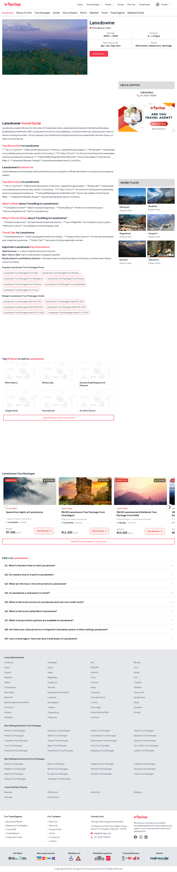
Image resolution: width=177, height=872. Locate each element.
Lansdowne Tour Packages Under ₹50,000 (66, 307)
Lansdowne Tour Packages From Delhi (21, 273)
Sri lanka (94, 682)
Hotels (56, 12)
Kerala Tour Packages (100, 730)
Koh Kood (9, 707)
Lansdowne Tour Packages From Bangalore (23, 278)
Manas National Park (100, 712)
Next (169, 507)
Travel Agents (117, 12)
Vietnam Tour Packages (101, 769)
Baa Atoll (8, 697)
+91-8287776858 (102, 837)
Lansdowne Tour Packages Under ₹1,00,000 (24, 312)
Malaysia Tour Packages (15, 778)
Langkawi (52, 697)
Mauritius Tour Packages (145, 769)
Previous (7, 507)
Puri (135, 677)
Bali (92, 662)
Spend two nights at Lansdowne (24, 512)
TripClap (122, 523)
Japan (50, 672)
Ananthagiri (96, 707)
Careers (52, 841)
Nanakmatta (139, 697)
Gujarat (7, 672)
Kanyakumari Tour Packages (60, 750)
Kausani (7, 712)
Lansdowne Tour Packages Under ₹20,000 (23, 307)
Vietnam (51, 687)
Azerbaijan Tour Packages (59, 778)
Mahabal (137, 687)
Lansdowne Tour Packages (18, 473)
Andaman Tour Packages (59, 730)
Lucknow (95, 717)
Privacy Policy (55, 829)
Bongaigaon (53, 702)
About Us (53, 825)
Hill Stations (53, 792)
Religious (138, 792)
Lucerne (94, 702)
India (108, 28)
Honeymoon (53, 797)
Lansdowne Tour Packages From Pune (21, 290)
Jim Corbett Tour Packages (146, 745)
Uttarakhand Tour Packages (103, 735)
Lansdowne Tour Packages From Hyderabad (65, 284)
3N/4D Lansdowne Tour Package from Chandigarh (83, 514)
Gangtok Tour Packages (145, 740)
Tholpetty (95, 692)
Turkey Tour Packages (144, 774)
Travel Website (12, 833)
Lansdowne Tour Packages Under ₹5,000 (22, 301)
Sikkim (7, 682)
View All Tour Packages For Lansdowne (88, 541)
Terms (52, 833)
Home (80, 4)
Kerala (137, 672)
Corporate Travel (14, 837)
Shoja (136, 702)
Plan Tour (131, 4)
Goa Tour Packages (13, 745)
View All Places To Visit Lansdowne (58, 417)
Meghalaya (52, 677)
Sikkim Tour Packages (57, 735)
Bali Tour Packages (56, 764)
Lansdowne (7, 12)
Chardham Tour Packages (16, 740)
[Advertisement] (58, 98)
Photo (83, 12)
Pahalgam (8, 717)
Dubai (7, 667)
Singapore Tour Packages (102, 764)
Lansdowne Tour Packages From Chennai (22, 284)
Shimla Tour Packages (144, 730)
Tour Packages (92, 4)
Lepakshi (138, 707)
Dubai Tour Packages (13, 764)
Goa (136, 667)
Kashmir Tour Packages (14, 730)
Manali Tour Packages (14, 735)
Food (104, 12)
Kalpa (93, 687)
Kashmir (94, 672)
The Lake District (98, 697)
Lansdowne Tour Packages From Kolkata (65, 278)
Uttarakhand (98, 28)
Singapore (52, 682)
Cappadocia (53, 712)
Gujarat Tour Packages (58, 740)
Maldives (8, 677)
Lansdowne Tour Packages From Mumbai (60, 273)
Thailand (138, 682)
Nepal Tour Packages (13, 774)
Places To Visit (24, 12)
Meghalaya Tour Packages (102, 750)
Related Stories (135, 12)
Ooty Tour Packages (100, 745)
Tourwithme (13, 522)
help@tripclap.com (102, 833)
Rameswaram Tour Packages (104, 740)
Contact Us (54, 837)
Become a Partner (14, 821)
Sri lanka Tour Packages (101, 774)
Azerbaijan (52, 662)
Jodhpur (51, 707)
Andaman (8, 662)
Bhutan (137, 662)
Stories (120, 4)
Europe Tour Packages (58, 774)
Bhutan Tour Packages (58, 769)
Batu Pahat (9, 692)
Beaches (8, 792)
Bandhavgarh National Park (16, 702)
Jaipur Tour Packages (57, 745)
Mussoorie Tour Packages (16, 750)
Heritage (8, 797)
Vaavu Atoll (139, 692)
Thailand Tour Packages (144, 764)
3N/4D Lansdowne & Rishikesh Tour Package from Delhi (137, 514)
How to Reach (70, 12)
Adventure (95, 792)
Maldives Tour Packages (15, 769)
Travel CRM (11, 829)
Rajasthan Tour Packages (145, 735)
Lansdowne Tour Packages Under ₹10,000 (64, 301)
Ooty (93, 677)
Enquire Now (99, 53)
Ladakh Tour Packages (144, 750)
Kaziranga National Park (58, 692)
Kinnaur (137, 712)
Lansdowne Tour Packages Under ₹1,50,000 (68, 312)
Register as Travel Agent (17, 825)
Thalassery (52, 717)
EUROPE (94, 667)
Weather (94, 12)
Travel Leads (144, 4)
